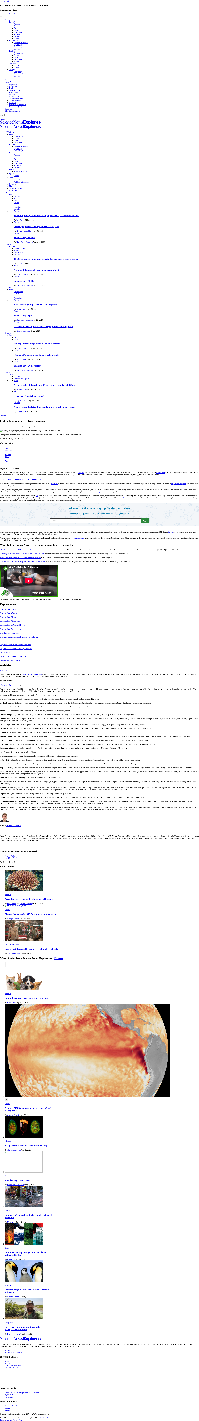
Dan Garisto (11, 904)
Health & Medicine (21, 43)
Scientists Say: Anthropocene (10, 629)
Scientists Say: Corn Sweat (17, 1180)
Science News (10, 80)
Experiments (13, 92)
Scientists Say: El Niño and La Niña (13, 625)
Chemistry (13, 184)
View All (17, 38)
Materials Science (20, 172)
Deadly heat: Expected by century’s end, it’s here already (31, 949)
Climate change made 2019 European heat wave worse (20, 550)
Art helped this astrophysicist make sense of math (37, 270)
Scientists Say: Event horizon (27, 366)
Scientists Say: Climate (8, 617)
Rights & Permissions (12, 1395)
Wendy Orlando (22, 390)
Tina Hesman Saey (14, 1150)
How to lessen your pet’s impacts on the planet (35, 304)
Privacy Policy (18, 1420)
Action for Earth (15, 101)
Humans (12, 41)
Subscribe (8, 1361)
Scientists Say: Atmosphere (10, 621)
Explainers (13, 88)
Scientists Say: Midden (24, 237)
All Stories (13, 84)
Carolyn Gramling (23, 331)
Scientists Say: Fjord (23, 315)
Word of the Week (15, 90)
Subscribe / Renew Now (9, 14)
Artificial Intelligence (21, 74)
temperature (160, 473)
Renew (7, 1363)
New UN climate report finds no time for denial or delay (20, 558)
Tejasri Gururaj (21, 401)
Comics (12, 94)
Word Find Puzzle (11, 858)
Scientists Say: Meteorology (10, 609)
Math (11, 186)
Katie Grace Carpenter (24, 242)
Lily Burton (20, 220)
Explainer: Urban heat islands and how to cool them (19, 637)
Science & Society (16, 188)
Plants (16, 28)
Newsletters (9, 1397)
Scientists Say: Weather (8, 613)
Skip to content (5, 1)
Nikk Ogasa (11, 1222)
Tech (11, 70)
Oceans (16, 57)
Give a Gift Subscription (13, 1365)
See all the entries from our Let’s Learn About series (20, 479)
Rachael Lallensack (23, 274)
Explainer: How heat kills (9, 633)
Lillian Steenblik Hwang (16, 1185)
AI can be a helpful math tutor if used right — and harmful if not (44, 385)
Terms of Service (6, 1420)
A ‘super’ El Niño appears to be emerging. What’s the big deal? (43, 326)
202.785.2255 (44, 1418)
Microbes (17, 34)
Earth (11, 51)
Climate (16, 55)
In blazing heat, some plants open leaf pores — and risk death (22, 554)
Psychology (18, 45)
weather (81, 473)
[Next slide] (5, 966)
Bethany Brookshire (23, 231)
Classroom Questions (17, 107)
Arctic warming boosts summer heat (13, 656)
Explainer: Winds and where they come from (16, 649)
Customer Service (11, 1367)
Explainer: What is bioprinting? (29, 396)
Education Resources (12, 111)
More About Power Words (9, 685)
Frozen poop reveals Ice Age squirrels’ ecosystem (36, 226)
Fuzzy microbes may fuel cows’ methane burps (26, 1145)
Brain (16, 26)
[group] (104, 226)
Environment (18, 53)
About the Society (11, 1406)
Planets (16, 65)
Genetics (17, 36)
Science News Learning (13, 1352)
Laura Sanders (21, 412)
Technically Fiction (16, 98)
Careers (7, 1410)
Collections (13, 86)
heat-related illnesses (124, 498)
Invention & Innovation (17, 105)
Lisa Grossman (21, 359)
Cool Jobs (12, 103)
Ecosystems (18, 32)
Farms (170, 532)
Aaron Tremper (8, 465)
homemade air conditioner (32, 674)
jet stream (54, 484)
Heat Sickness (5, 653)
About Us (8, 109)
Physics (12, 169)
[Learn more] (36, 851)
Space (11, 63)
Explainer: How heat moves (10, 641)
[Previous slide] (5, 963)
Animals (17, 24)
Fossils (16, 30)
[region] (99, 1148)
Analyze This (14, 96)
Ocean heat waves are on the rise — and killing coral (29, 899)
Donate (2, 119)
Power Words (10, 856)
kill (37, 496)
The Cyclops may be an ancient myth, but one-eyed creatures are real (46, 215)
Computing (18, 72)
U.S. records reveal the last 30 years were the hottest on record (22, 562)
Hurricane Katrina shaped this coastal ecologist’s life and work (23, 1328)
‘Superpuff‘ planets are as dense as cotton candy (36, 355)
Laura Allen (20, 309)
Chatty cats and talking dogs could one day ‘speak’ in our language (46, 407)
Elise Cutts (11, 1259)
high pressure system (178, 484)
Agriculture (18, 59)
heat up (97, 492)
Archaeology (18, 47)
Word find (4, 670)
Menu (7, 82)
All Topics (8, 20)
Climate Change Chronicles (10, 660)
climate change (79, 538)
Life (11, 22)
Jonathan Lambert (13, 953)
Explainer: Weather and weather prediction (15, 645)
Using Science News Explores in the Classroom (22, 1393)
